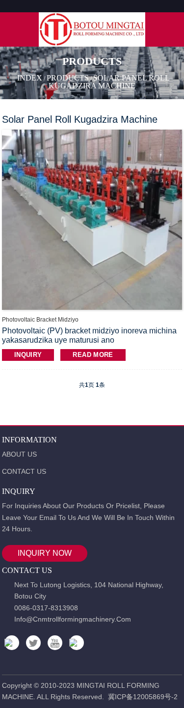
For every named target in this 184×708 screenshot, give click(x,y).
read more (93, 354)
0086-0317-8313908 (46, 608)
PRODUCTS (68, 78)
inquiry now (45, 553)
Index (29, 78)
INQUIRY (28, 354)
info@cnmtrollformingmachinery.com (72, 619)
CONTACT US (24, 471)
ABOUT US (19, 454)
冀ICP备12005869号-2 (143, 697)
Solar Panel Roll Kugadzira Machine (109, 82)
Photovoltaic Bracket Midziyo (40, 319)
